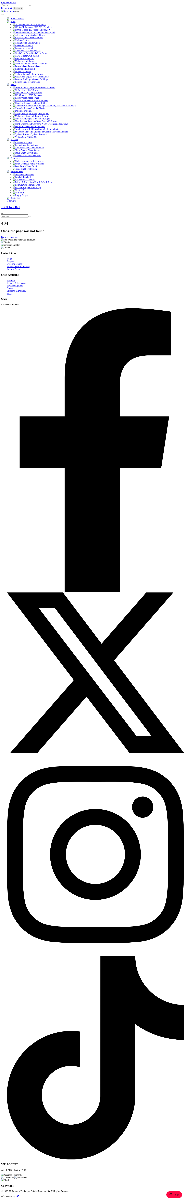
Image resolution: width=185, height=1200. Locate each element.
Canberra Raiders (39, 103)
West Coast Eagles (40, 76)
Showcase (15, 198)
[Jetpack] (17, 1196)
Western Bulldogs (39, 79)
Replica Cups (33, 82)
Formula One (33, 185)
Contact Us (12, 288)
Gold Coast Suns (38, 53)
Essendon (28, 45)
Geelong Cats (33, 50)
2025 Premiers (35, 95)
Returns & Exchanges (17, 283)
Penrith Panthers (37, 126)
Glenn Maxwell (36, 147)
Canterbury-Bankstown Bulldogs (60, 105)
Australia (27, 142)
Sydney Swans (36, 74)
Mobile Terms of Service (18, 266)
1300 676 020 (10, 207)
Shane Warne (33, 150)
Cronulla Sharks (37, 108)
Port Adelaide (33, 66)
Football (27, 177)
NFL (22, 192)
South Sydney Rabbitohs (49, 129)
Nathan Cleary (35, 92)
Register (10, 261)
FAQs (9, 293)
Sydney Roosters (38, 134)
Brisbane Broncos (39, 100)
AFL (13, 21)
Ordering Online (14, 264)
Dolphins (27, 111)
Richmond (30, 69)
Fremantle (29, 48)
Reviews (11, 280)
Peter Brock (31, 166)
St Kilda (27, 71)
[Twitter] (95, 752)
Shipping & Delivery (16, 291)
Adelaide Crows (37, 35)
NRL (13, 84)
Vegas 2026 (31, 137)
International (32, 145)
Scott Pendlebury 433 (45, 32)
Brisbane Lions (36, 37)
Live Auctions (17, 18)
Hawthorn (29, 58)
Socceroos (29, 174)
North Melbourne (39, 63)
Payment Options (15, 285)
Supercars (15, 158)
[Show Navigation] (18, 11)
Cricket (14, 139)
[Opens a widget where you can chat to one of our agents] (174, 1195)
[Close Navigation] (2, 14)
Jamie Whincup (36, 163)
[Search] (15, 11)
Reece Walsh (33, 98)
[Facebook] (95, 591)
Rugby (24, 195)
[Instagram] (95, 955)
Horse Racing (34, 187)
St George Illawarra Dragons (54, 131)
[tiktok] (95, 1158)
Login (9, 258)
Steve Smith (32, 153)
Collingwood (33, 43)
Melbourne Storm (39, 116)
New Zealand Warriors (46, 121)
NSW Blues (32, 90)
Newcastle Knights (41, 118)
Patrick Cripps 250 (41, 30)
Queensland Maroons (45, 87)
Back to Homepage (10, 237)
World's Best (17, 171)
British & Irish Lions (43, 182)
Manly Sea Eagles (40, 113)
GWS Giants (33, 56)
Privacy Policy (13, 269)
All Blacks (30, 179)
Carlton (25, 40)
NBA (23, 190)
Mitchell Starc (34, 155)
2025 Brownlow (38, 24)
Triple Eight (31, 169)
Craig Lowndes (36, 161)
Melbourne (30, 61)
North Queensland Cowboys (54, 124)
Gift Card (11, 201)
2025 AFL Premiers (42, 27)
